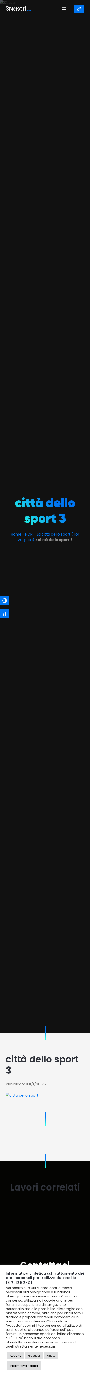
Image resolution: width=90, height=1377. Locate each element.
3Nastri (18, 9)
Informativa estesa (24, 1366)
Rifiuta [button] (51, 1355)
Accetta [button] (15, 1355)
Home (16, 534)
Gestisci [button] (34, 1355)
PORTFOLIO (79, 9)
